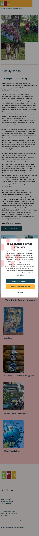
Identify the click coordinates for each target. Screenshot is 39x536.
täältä (22, 275)
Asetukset (20, 292)
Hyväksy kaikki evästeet (19, 281)
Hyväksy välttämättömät (19, 286)
